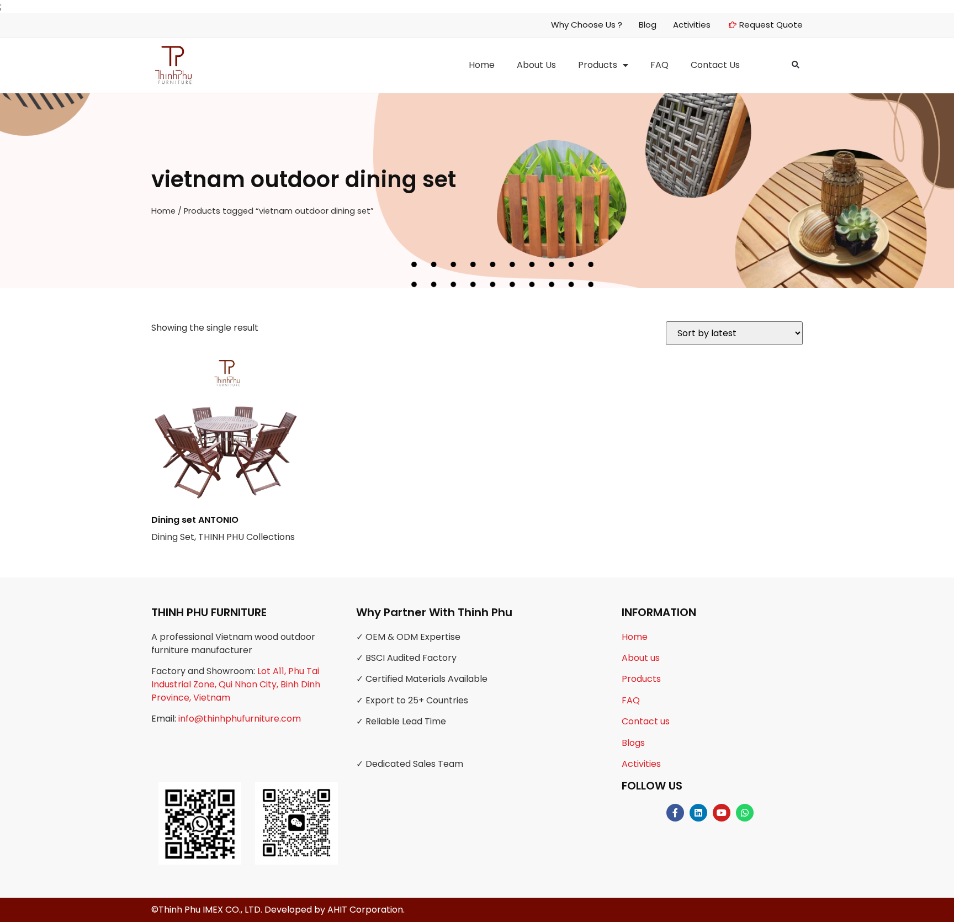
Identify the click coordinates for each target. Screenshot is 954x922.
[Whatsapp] (745, 813)
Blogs (633, 742)
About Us (536, 65)
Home (482, 65)
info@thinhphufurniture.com (239, 718)
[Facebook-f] (675, 813)
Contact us (646, 721)
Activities (641, 763)
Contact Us (715, 65)
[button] (796, 65)
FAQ (659, 65)
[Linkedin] (698, 813)
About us (641, 657)
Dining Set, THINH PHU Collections (223, 528)
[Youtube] (721, 813)
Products (597, 65)
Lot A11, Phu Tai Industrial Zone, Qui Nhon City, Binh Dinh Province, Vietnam (235, 684)
